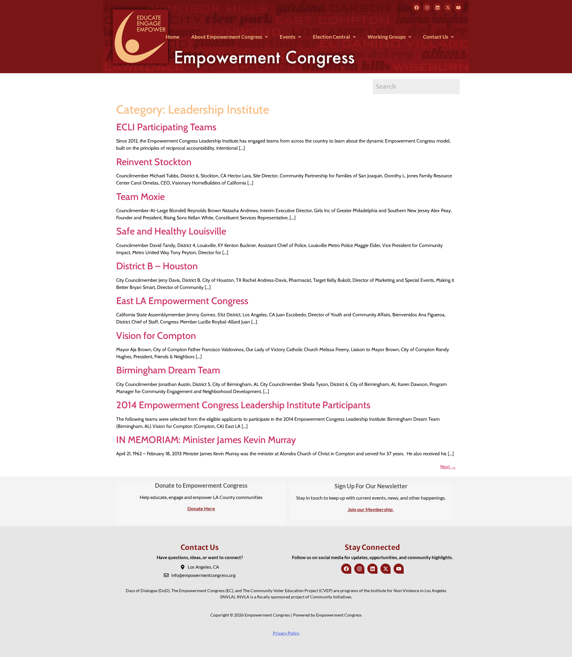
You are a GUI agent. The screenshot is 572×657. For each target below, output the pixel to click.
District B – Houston (157, 266)
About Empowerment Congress (226, 37)
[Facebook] (416, 7)
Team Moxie (140, 196)
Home (172, 37)
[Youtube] (458, 7)
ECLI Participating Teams (166, 127)
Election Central (331, 37)
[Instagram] (426, 7)
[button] (229, 36)
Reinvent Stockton (154, 162)
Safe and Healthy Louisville (171, 231)
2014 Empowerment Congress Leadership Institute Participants (243, 405)
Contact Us (435, 37)
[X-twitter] (447, 7)
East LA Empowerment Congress (182, 300)
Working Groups (386, 37)
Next (448, 467)
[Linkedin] (437, 7)
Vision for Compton (156, 335)
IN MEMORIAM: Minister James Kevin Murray (206, 439)
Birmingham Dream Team (168, 370)
